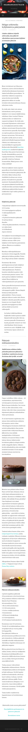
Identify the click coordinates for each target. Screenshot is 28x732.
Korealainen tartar (14, 715)
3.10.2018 (4, 29)
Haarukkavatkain (14, 5)
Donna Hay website (8, 566)
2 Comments (12, 345)
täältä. (4, 564)
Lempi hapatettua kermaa (10, 534)
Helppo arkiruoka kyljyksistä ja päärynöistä (13, 25)
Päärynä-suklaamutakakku (10, 341)
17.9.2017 (4, 345)
